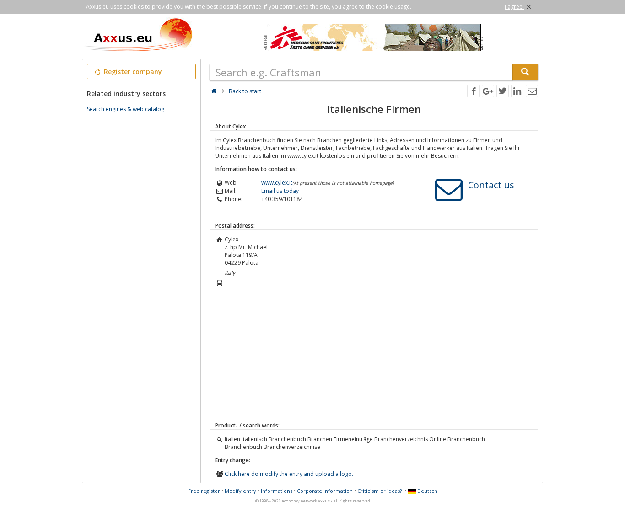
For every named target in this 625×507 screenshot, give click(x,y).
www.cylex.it (276, 183)
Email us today (280, 191)
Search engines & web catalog (125, 109)
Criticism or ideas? (379, 490)
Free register (204, 490)
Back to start (245, 91)
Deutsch (426, 490)
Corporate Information (325, 490)
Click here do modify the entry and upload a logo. (289, 474)
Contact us (491, 185)
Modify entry (240, 490)
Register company (132, 71)
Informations (276, 490)
